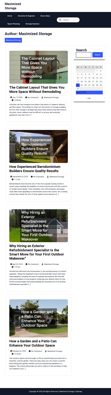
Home (9, 16)
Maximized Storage (13, 40)
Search (81, 50)
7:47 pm (16, 267)
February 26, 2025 (18, 351)
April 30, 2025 (17, 264)
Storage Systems (32, 24)
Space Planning (13, 24)
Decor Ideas (45, 16)
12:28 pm (17, 354)
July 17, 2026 (17, 97)
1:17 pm (16, 179)
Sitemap (79, 391)
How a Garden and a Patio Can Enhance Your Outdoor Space (33, 343)
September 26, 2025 (19, 176)
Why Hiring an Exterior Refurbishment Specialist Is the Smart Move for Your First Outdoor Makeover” (36, 252)
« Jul (88, 98)
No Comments (32, 97)
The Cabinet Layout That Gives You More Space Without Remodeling (36, 89)
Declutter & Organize (26, 16)
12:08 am (17, 100)
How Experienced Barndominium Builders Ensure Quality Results (34, 169)
